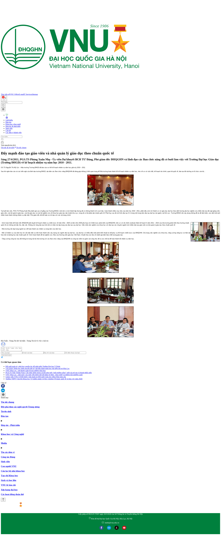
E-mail (21, 94)
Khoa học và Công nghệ (12, 434)
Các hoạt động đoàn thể (12, 494)
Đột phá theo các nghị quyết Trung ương (20, 407)
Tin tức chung (21, 148)
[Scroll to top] (3, 500)
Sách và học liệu (8, 480)
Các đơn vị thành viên (14, 133)
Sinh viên (9, 128)
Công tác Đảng (8, 457)
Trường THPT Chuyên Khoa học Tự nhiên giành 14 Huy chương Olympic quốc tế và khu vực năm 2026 (44, 379)
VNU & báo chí (8, 485)
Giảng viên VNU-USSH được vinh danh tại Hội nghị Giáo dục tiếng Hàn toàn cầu (36, 377)
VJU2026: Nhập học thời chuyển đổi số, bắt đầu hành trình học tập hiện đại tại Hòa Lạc (38, 368)
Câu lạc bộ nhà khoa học (13, 471)
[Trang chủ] (70, 92)
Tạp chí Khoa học (9, 475)
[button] (110, 386)
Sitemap (35, 94)
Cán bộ (8, 130)
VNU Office (14, 94)
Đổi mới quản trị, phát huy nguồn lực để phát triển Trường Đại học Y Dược (33, 366)
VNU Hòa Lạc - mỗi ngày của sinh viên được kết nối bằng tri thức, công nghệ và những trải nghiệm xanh (44, 375)
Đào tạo (8, 122)
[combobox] (4, 98)
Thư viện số (5, 94)
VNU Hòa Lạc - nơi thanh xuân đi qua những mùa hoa (26, 371)
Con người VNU (8, 466)
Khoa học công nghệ (13, 124)
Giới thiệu (9, 120)
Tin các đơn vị (8, 452)
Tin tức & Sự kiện (7, 148)
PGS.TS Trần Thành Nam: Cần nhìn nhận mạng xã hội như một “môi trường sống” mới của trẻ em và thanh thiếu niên (49, 373)
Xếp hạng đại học (9, 490)
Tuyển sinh (6, 411)
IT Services (28, 94)
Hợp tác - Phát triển (10, 425)
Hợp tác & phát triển (13, 126)
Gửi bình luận (6, 355)
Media (4, 443)
